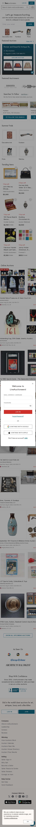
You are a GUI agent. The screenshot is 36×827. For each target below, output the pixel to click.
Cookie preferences (10, 818)
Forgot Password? (18, 416)
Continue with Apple (19, 433)
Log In (18, 412)
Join (26, 438)
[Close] (32, 383)
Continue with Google (19, 426)
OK (28, 821)
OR (18, 421)
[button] (30, 406)
